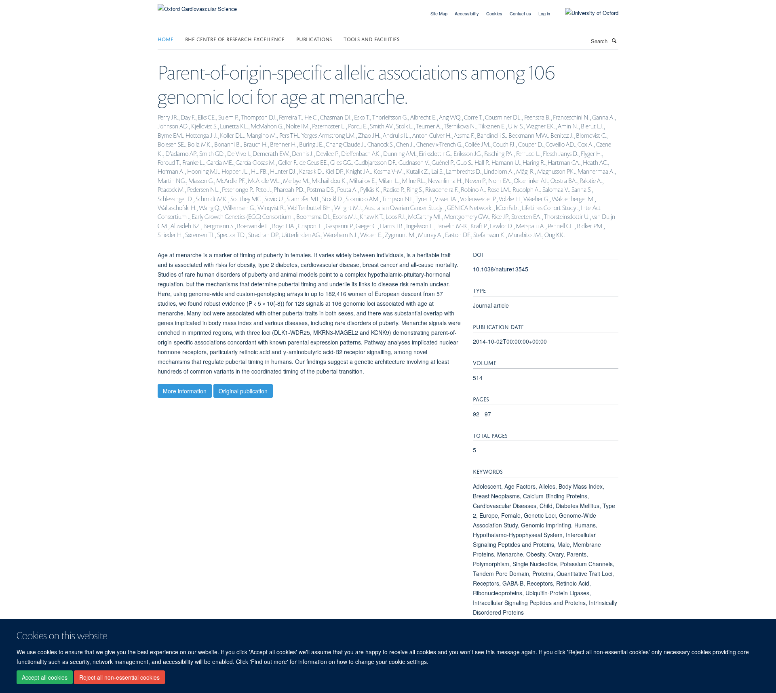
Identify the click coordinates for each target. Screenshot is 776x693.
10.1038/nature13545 (500, 269)
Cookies (494, 13)
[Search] (613, 40)
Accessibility (467, 13)
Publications (314, 38)
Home (165, 38)
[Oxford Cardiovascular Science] (197, 6)
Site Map (438, 13)
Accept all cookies (44, 677)
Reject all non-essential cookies (119, 677)
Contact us (520, 13)
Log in (544, 13)
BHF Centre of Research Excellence (235, 38)
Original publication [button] (243, 391)
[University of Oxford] (585, 13)
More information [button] (185, 391)
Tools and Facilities (371, 38)
